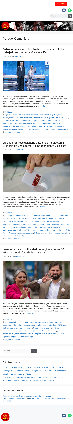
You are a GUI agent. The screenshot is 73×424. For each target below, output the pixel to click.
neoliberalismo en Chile (61, 230)
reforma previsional (45, 233)
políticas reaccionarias (47, 126)
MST (25, 230)
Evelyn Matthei (63, 218)
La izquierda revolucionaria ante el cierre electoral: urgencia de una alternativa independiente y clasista (34, 144)
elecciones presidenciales (47, 218)
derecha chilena (62, 216)
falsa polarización (9, 221)
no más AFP (37, 123)
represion (57, 233)
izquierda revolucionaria (12, 121)
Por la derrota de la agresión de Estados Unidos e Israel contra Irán (28, 380)
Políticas (8, 112)
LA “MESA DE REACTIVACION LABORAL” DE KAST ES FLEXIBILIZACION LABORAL (34, 367)
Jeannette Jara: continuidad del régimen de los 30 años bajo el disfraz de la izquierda (33, 251)
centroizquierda (37, 115)
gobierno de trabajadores (50, 221)
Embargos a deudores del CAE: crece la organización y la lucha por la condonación (34, 371)
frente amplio (22, 221)
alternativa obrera (16, 322)
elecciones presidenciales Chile (36, 118)
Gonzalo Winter (39, 328)
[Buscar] (34, 351)
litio (39, 331)
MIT (60, 227)
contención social (9, 325)
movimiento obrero (25, 123)
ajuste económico (16, 216)
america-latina (24, 115)
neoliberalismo (45, 230)
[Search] (70, 16)
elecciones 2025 (55, 325)
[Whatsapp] (70, 10)
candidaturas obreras (32, 216)
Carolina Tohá (47, 322)
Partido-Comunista (20, 126)
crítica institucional (41, 325)
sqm (31, 337)
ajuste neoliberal (11, 115)
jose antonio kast (40, 121)
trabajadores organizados (38, 129)
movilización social (10, 123)
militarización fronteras (49, 227)
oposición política (49, 123)
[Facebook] (64, 10)
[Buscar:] (17, 351)
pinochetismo (33, 126)
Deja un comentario (12, 132)
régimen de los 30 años (55, 334)
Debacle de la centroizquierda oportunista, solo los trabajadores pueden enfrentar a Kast (33, 51)
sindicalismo (24, 337)
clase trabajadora (50, 115)
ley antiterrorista (9, 227)
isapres (48, 328)
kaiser (67, 224)
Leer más (41, 106)
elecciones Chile (9, 218)
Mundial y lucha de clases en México (17, 374)
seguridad (15, 337)
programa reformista (19, 334)
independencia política (22, 224)
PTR (35, 233)
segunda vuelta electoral (18, 129)
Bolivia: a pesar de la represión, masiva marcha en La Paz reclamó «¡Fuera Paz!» (33, 377)
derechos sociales (16, 118)
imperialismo (7, 224)
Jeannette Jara (27, 121)
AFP (6, 216)
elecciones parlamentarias (26, 218)
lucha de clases (54, 121)
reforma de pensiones (36, 334)
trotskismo (53, 129)
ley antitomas (21, 227)
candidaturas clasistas (32, 322)
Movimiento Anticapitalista (13, 230)
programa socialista (25, 233)
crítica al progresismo (25, 325)
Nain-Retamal (33, 230)
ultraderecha (63, 129)
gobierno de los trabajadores (21, 328)
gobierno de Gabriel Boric (58, 118)
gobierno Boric (33, 221)
